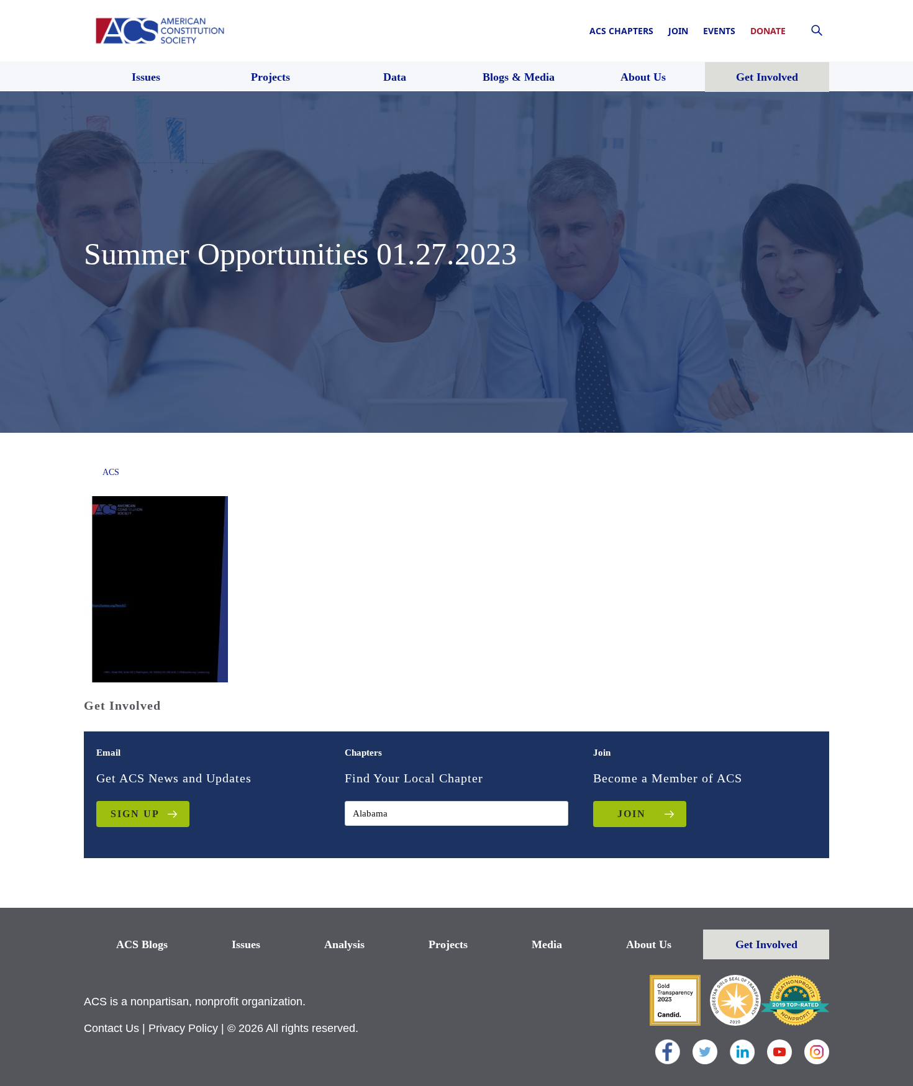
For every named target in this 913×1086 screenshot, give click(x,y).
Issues (246, 944)
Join (678, 31)
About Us (648, 944)
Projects (448, 944)
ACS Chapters (621, 31)
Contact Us (111, 1028)
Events (719, 31)
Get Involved (766, 944)
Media (547, 944)
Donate (768, 31)
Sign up (135, 813)
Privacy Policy (183, 1028)
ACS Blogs (142, 944)
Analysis (344, 944)
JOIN (631, 813)
